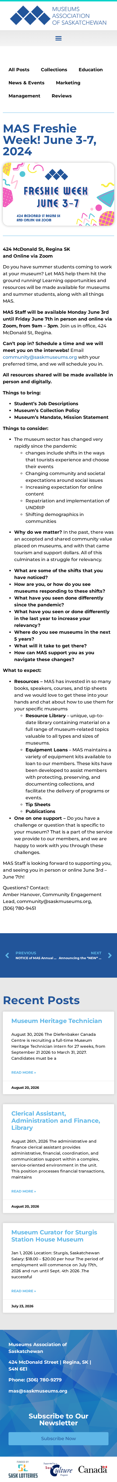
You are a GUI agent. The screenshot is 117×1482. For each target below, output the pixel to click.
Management (24, 96)
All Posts (19, 69)
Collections (54, 69)
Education (91, 69)
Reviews (62, 96)
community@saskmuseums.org (40, 357)
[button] (58, 38)
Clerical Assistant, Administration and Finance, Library (55, 1120)
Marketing (68, 82)
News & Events (27, 82)
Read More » (23, 1072)
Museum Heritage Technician (56, 1020)
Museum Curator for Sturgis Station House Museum (54, 1236)
